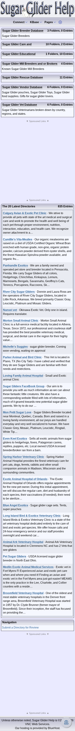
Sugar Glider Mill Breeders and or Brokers (29, 63)
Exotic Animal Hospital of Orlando (25, 479)
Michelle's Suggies (15, 346)
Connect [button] (19, 22)
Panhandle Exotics (15, 265)
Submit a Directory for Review (20, 627)
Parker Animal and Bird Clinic (22, 357)
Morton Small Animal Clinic (20, 320)
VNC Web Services (37, 724)
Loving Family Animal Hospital (23, 375)
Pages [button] (49, 22)
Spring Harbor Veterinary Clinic (23, 456)
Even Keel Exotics (15, 438)
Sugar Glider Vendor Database (22, 87)
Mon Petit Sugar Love (17, 412)
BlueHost (53, 728)
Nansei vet (10, 309)
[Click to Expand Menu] (60, 22)
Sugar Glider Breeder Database (22, 30)
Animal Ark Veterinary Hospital (23, 542)
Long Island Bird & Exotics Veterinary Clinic (32, 515)
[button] (60, 22)
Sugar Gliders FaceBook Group (23, 386)
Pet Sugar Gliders (14, 556)
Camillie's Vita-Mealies (17, 239)
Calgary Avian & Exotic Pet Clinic (24, 213)
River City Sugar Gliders (19, 291)
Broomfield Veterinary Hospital (23, 593)
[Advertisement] (37, 160)
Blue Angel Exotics (15, 505)
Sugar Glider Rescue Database (22, 77)
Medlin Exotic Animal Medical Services (28, 567)
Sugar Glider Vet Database (19, 104)
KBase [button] (35, 22)
